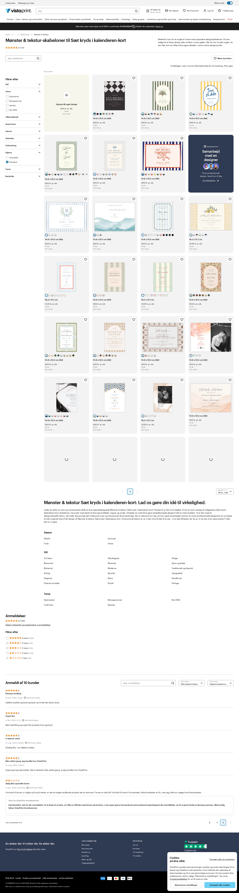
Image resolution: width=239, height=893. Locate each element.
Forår (46, 543)
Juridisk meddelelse (66, 878)
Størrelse (9, 138)
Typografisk (177, 573)
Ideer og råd (87, 859)
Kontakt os (86, 852)
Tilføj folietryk (11, 117)
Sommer (112, 538)
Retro (110, 578)
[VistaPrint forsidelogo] (18, 11)
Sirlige (175, 558)
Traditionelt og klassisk (182, 568)
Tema (8, 91)
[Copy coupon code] (133, 26)
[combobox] (86, 10)
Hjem (7, 34)
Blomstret (48, 563)
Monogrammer (115, 600)
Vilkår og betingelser (49, 878)
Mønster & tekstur (41, 34)
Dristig (47, 573)
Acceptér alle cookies (220, 885)
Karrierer (136, 848)
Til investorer (138, 852)
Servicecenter (87, 848)
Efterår (47, 538)
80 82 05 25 (9, 878)
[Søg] (136, 10)
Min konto (86, 845)
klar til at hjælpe (24, 849)
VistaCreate (10, 3)
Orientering (10, 145)
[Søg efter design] (37, 58)
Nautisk (111, 573)
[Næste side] (138, 492)
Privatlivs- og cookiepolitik (31, 878)
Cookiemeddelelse (178, 879)
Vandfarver (177, 578)
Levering (85, 856)
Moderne (112, 568)
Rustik (111, 583)
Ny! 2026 (176, 600)
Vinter (110, 543)
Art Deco (48, 558)
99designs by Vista (26, 3)
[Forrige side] (123, 492)
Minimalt (112, 563)
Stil (6, 84)
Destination (49, 600)
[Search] (172, 683)
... (15, 35)
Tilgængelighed (88, 863)
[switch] (227, 2)
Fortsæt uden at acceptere (222, 859)
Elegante (48, 578)
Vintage (175, 583)
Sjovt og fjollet (178, 563)
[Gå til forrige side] (210, 823)
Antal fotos (10, 124)
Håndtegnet (113, 558)
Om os (135, 845)
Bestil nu (159, 26)
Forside (18, 878)
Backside (9, 176)
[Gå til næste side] (231, 823)
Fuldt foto (48, 605)
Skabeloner (25, 34)
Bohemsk (48, 568)
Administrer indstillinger (186, 885)
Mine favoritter (225, 58)
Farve (8, 169)
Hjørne (8, 152)
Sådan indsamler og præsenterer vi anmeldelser (28, 625)
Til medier (137, 856)
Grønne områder (52, 583)
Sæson (8, 131)
